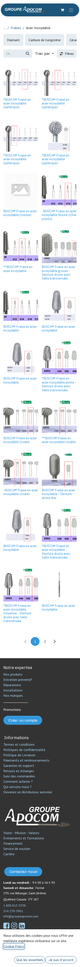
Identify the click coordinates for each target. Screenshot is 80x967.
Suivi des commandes (19, 776)
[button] (44, 53)
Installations (13, 690)
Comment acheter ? (18, 781)
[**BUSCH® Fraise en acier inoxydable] (20, 246)
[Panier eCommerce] (62, 10)
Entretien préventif (17, 679)
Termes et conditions (19, 744)
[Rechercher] (27, 53)
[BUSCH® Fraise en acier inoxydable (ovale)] (20, 417)
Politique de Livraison (19, 755)
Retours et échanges (18, 771)
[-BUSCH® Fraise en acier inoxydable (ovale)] (20, 469)
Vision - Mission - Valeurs (21, 833)
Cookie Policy (14, 946)
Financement (13, 843)
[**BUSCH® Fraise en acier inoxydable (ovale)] (59, 417)
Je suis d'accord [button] (61, 960)
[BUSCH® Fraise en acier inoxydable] (20, 305)
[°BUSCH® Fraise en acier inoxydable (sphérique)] (20, 78)
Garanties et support (18, 765)
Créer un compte (22, 720)
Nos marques (13, 695)
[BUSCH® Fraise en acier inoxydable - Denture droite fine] (59, 469)
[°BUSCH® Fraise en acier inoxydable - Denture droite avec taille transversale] (59, 525)
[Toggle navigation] (71, 10)
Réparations (12, 685)
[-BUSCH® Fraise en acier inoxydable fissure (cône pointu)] (59, 190)
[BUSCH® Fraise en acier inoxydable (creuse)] (20, 190)
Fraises (16, 28)
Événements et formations (23, 838)
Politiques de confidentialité (24, 749)
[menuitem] (13, 40)
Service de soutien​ (16, 848)
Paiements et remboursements (26, 760)
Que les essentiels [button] (29, 960)
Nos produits (12, 674)
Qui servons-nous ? (17, 786)
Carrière (9, 854)
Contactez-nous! (23, 871)
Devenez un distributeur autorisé (28, 792)
